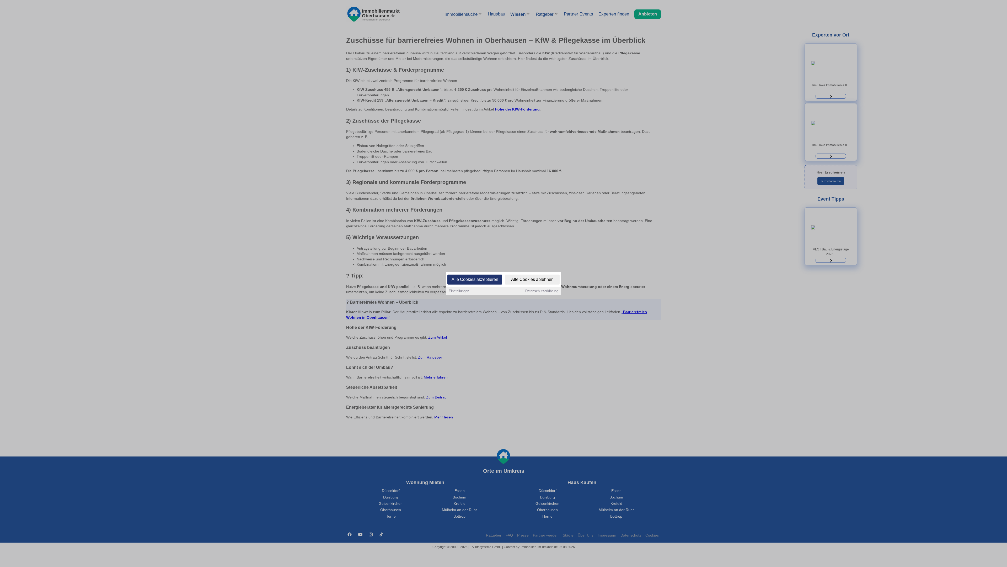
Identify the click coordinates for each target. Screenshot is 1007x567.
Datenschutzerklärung (541, 291)
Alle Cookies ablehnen (532, 279)
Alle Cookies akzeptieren (475, 279)
